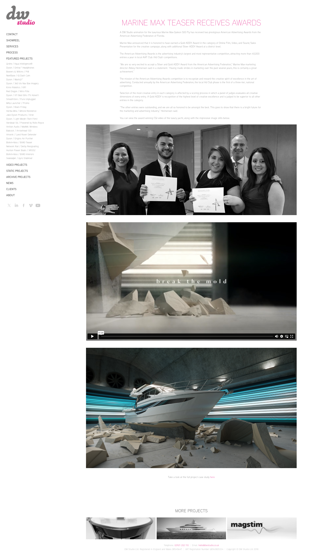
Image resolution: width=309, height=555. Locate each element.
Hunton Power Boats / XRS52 (20, 150)
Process (12, 52)
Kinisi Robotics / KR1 (16, 87)
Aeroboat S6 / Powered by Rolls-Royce (25, 122)
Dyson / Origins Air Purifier (19, 138)
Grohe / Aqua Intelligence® (19, 63)
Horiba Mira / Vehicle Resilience (21, 110)
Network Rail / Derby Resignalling (22, 146)
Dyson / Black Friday (16, 106)
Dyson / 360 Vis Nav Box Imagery (22, 83)
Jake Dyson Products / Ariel (20, 114)
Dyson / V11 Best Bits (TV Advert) (22, 95)
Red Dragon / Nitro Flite (17, 91)
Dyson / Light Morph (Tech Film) (21, 118)
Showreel (13, 40)
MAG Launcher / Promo (17, 103)
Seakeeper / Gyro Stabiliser (19, 158)
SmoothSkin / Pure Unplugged (21, 99)
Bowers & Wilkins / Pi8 (17, 71)
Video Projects (16, 164)
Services (12, 46)
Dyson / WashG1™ (14, 79)
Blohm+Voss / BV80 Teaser (19, 142)
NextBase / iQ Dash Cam (18, 75)
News (9, 183)
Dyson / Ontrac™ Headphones (20, 67)
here (212, 476)
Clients (11, 189)
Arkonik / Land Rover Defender (21, 134)
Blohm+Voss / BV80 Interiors (20, 154)
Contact (12, 34)
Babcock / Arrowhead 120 (18, 130)
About (10, 195)
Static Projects (17, 171)
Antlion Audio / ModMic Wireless (22, 126)
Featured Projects (19, 58)
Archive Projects (18, 177)
